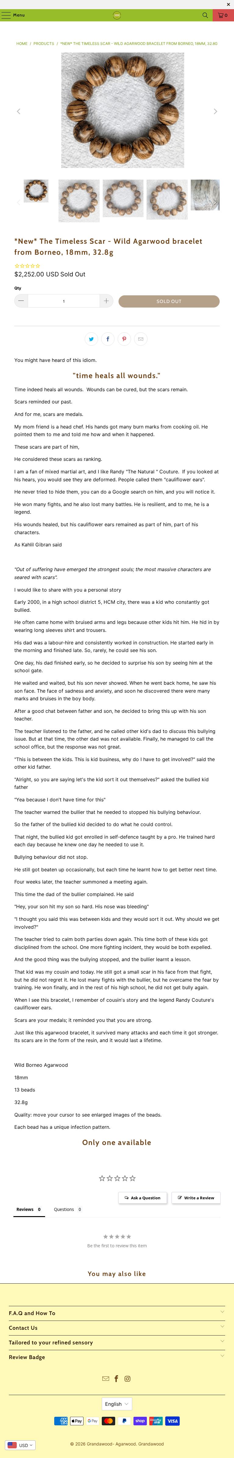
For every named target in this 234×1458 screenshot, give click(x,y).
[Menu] (3, 15)
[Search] (205, 15)
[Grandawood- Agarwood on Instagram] (127, 1379)
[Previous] (19, 111)
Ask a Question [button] (146, 1198)
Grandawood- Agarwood (111, 1443)
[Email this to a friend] (140, 339)
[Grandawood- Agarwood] (117, 15)
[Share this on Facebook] (108, 339)
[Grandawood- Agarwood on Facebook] (116, 1379)
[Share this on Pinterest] (124, 339)
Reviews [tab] (25, 1209)
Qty (17, 288)
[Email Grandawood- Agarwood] (105, 1379)
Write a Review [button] (199, 1198)
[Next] (215, 111)
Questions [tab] (64, 1209)
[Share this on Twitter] (91, 339)
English (113, 1404)
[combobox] (20, 1445)
